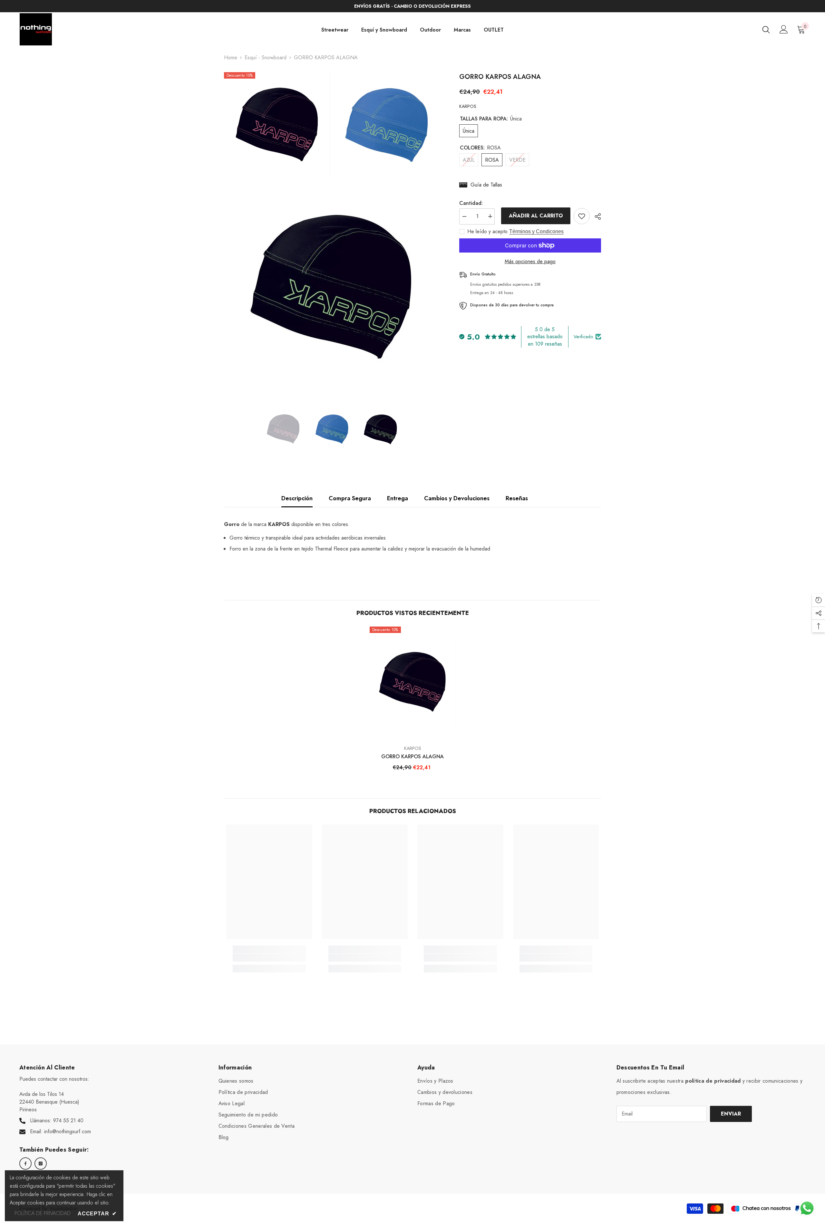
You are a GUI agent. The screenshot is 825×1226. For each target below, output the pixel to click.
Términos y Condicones (536, 231)
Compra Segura (350, 498)
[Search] (766, 29)
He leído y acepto (487, 231)
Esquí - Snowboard (265, 57)
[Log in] (784, 29)
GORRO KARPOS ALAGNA (412, 756)
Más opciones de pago (530, 261)
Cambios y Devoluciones (457, 498)
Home (230, 57)
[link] (269, 958)
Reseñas (517, 498)
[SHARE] (595, 216)
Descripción (297, 498)
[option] (283, 429)
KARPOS (467, 106)
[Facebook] (25, 1163)
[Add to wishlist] (582, 216)
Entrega (397, 498)
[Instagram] (40, 1163)
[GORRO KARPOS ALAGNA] (413, 682)
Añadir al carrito (534, 215)
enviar (731, 1113)
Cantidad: (471, 202)
